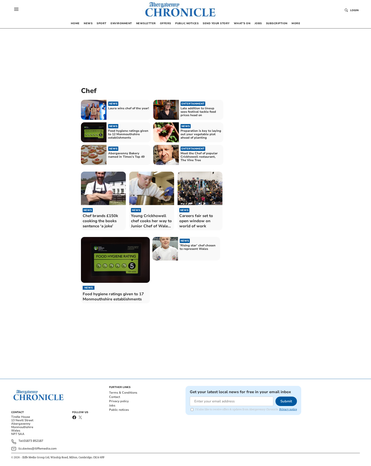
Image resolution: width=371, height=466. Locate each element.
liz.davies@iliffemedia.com (37, 449)
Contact (114, 397)
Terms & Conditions (123, 393)
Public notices (119, 410)
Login (354, 10)
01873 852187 (33, 441)
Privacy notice (288, 409)
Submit (286, 401)
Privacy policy (119, 401)
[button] (16, 9)
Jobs (112, 405)
